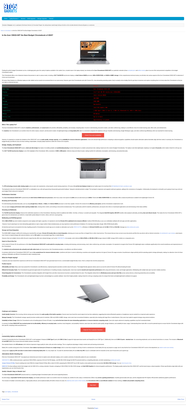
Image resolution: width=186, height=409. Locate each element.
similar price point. (115, 360)
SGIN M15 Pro (61, 238)
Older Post (180, 399)
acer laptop (8, 391)
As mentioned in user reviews (167, 233)
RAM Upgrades (31, 18)
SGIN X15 (4, 366)
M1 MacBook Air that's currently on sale (122, 186)
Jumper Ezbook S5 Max (8, 363)
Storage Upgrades (42, 18)
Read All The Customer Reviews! (93, 330)
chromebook (8, 30)
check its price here (126, 363)
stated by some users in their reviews (76, 380)
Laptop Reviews (13, 18)
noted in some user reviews (166, 347)
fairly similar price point (133, 227)
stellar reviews (141, 70)
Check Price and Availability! (93, 135)
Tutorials (51, 18)
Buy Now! (93, 385)
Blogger (96, 408)
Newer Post (5, 399)
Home (5, 18)
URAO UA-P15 (77, 227)
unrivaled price (131, 70)
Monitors (23, 18)
